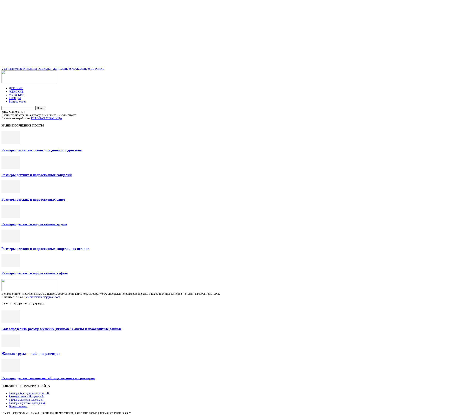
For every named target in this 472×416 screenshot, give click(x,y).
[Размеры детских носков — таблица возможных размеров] (10, 371)
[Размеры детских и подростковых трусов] (10, 217)
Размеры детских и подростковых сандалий (36, 175)
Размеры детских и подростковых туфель (34, 273)
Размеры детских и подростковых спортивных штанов (45, 249)
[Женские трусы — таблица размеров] (10, 346)
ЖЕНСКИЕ (16, 91)
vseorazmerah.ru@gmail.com (43, 297)
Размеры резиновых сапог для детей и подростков (41, 150)
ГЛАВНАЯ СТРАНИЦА (46, 118)
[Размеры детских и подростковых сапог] (10, 192)
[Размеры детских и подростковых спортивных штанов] (10, 241)
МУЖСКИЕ (16, 94)
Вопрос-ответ (17, 101)
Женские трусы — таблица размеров (30, 354)
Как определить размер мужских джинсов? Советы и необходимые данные (61, 329)
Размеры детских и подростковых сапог (33, 199)
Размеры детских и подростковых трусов (34, 224)
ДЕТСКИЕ (16, 88)
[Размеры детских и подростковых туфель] (10, 266)
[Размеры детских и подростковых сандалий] (10, 167)
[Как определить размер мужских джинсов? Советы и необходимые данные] (10, 321)
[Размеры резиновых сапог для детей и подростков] (10, 143)
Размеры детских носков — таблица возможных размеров (48, 378)
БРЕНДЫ (15, 98)
